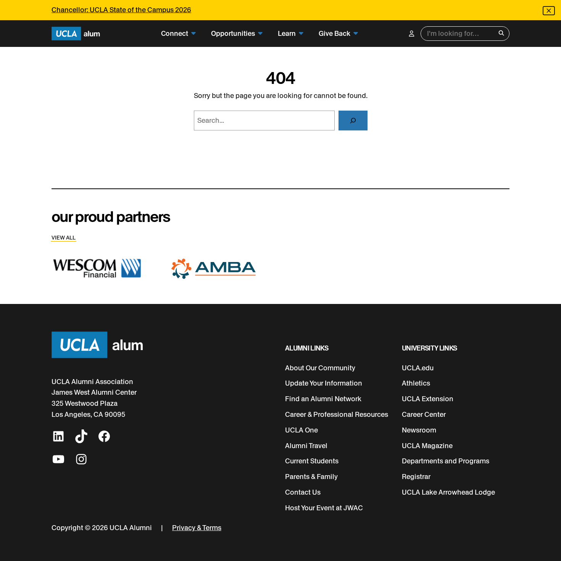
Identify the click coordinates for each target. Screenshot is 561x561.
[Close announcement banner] (549, 10)
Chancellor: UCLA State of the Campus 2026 (121, 10)
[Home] (76, 34)
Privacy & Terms (196, 528)
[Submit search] (501, 33)
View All (64, 238)
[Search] (353, 120)
